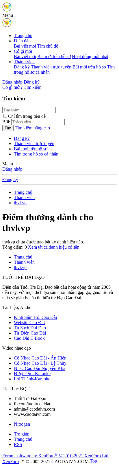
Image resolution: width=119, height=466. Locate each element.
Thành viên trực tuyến (51, 66)
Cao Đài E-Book (29, 338)
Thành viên (24, 61)
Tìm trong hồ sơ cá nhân (36, 153)
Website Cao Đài (29, 322)
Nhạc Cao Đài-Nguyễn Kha (39, 368)
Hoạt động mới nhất (90, 56)
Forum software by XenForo (55, 455)
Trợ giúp (21, 433)
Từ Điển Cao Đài (30, 332)
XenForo (10, 461)
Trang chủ (23, 35)
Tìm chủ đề (47, 46)
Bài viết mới (25, 46)
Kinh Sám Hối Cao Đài (35, 317)
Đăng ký (22, 66)
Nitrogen (22, 424)
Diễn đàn (22, 40)
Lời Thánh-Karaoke (32, 378)
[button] (7, 15)
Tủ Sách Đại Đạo (30, 327)
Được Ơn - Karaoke (32, 373)
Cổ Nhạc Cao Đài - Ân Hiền (40, 357)
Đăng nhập (12, 169)
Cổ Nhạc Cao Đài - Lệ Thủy (40, 363)
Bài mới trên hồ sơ (54, 56)
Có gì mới (23, 51)
